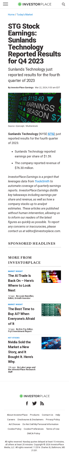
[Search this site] (63, 4)
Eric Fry (22, 329)
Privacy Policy (53, 419)
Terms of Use (52, 428)
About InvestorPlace (17, 414)
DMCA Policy (33, 433)
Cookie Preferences (34, 428)
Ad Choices (14, 424)
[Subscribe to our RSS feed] (42, 403)
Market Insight (15, 271)
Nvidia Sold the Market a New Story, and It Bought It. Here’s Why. (20, 352)
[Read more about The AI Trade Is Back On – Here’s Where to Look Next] (51, 276)
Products (34, 414)
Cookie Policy (14, 428)
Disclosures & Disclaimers (30, 419)
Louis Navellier (26, 296)
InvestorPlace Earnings (22, 87)
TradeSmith (42, 181)
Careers (11, 419)
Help (58, 414)
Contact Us (47, 414)
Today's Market (25, 14)
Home (11, 14)
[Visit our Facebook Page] (26, 403)
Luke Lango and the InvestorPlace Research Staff (21, 369)
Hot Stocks (13, 338)
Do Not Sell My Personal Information (40, 424)
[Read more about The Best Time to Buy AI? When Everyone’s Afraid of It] (51, 310)
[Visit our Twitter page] (34, 403)
